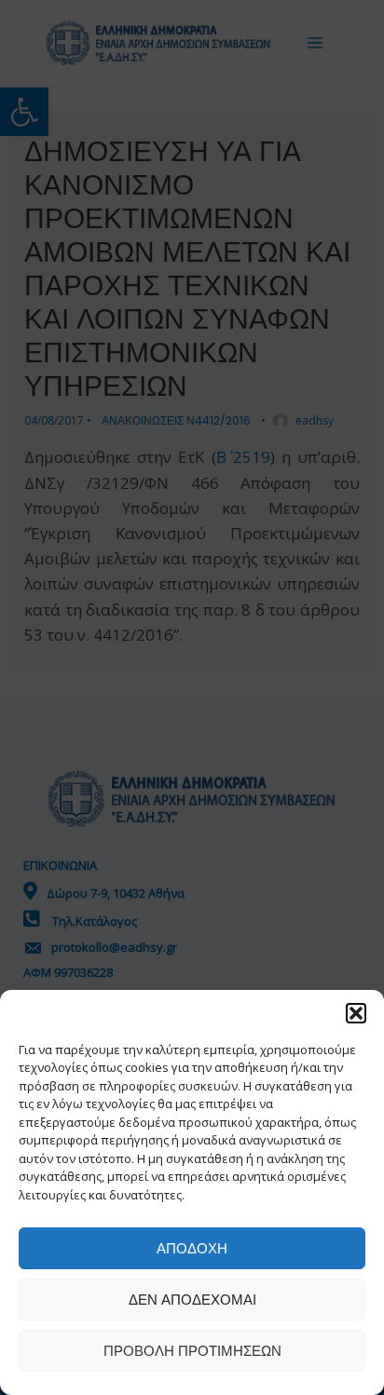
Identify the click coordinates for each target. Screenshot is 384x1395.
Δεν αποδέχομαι (192, 1299)
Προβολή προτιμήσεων (192, 1351)
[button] (356, 1013)
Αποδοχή (192, 1248)
